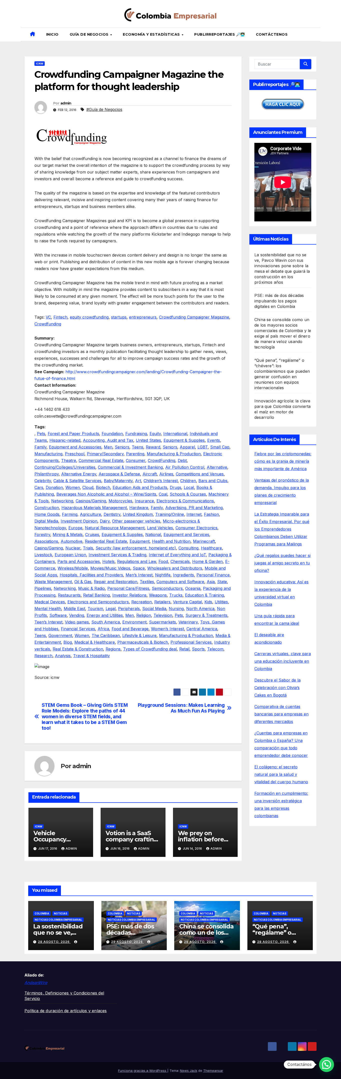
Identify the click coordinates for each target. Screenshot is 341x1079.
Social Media (154, 608)
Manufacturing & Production (174, 453)
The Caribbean (106, 635)
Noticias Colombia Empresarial (58, 919)
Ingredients (183, 574)
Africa (103, 628)
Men (108, 447)
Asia (211, 581)
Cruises (92, 534)
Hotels (108, 561)
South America (105, 622)
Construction (46, 507)
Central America (201, 628)
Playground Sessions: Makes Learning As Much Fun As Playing (181, 708)
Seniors (122, 447)
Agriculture (90, 514)
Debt (182, 460)
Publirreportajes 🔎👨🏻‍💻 (219, 34)
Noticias (60, 913)
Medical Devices (49, 601)
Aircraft (150, 473)
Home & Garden (207, 561)
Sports (198, 648)
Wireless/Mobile (73, 568)
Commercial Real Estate (101, 460)
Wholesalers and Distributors (174, 568)
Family (40, 447)
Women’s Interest (167, 628)
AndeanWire (35, 982)
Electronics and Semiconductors (98, 601)
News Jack (188, 1071)
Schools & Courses (188, 494)
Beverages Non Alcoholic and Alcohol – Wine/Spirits (106, 494)
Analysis (63, 655)
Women (72, 487)
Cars (38, 487)
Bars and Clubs (212, 480)
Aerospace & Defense (119, 473)
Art (138, 480)
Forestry (42, 534)
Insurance (144, 500)
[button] (315, 34)
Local (189, 487)
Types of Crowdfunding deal (150, 648)
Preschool (74, 453)
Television (163, 615)
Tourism (95, 608)
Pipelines (42, 588)
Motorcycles (120, 500)
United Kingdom (138, 514)
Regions (113, 648)
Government (60, 635)
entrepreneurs (143, 317)
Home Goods (46, 514)
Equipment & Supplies (184, 440)
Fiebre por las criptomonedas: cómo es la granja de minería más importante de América (282, 461)
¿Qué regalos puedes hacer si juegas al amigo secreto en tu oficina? (282, 563)
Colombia (42, 913)
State (222, 581)
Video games (77, 622)
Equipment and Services (186, 534)
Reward (153, 447)
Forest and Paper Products (73, 433)
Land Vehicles (160, 527)
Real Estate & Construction (78, 648)
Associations (46, 541)
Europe (75, 527)
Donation (54, 487)
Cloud (87, 487)
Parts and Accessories (78, 561)
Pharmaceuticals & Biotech (142, 642)
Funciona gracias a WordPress (142, 1071)
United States (148, 440)
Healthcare (211, 547)
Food (163, 561)
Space (139, 568)
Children (188, 480)
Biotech (103, 487)
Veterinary (188, 622)
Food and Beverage (130, 628)
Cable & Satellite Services (77, 480)
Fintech (60, 317)
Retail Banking (96, 595)
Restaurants (69, 595)
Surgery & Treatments (206, 615)
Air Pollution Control (184, 467)
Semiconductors (167, 588)
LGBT (202, 447)
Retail (184, 648)
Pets (41, 433)
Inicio (52, 34)
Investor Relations (129, 595)
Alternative (217, 467)
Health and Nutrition (171, 541)
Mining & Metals (68, 534)
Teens (137, 447)
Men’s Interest (139, 574)
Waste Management (53, 581)
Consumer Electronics (196, 527)
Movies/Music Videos (110, 568)
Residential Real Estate (106, 541)
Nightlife (162, 574)
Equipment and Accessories (75, 447)
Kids (208, 601)
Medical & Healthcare (94, 642)
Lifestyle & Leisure (139, 635)
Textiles (147, 581)
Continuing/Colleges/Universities (64, 467)
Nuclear (72, 547)
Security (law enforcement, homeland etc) (136, 547)
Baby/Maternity (118, 480)
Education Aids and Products (140, 487)
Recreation (141, 601)
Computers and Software (180, 581)
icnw (39, 63)
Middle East (74, 608)
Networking (62, 500)
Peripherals (129, 608)
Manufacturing (48, 453)
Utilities (221, 601)
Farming (69, 514)
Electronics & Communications (185, 500)
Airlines (166, 473)
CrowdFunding (161, 460)
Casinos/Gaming (91, 500)
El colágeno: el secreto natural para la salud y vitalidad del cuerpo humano (281, 774)
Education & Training (204, 595)
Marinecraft (204, 541)
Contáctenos (272, 34)
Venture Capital (187, 601)
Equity (155, 433)
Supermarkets (162, 622)
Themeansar (213, 1071)
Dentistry (112, 514)
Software (58, 615)
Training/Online (169, 514)
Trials (88, 547)
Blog (67, 642)
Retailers (162, 601)
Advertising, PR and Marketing (194, 507)
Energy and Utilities (105, 615)
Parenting (135, 453)
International (175, 433)
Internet (193, 514)
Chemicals (180, 561)
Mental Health (47, 608)
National (153, 534)
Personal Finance (213, 574)
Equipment (140, 541)
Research (43, 655)
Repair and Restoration (115, 581)
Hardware (138, 507)
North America (200, 608)
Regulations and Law (136, 561)
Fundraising (136, 433)
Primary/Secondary (105, 453)
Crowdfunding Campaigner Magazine (194, 317)
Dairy (105, 521)
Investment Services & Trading (117, 554)
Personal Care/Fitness (128, 588)
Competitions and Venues (200, 473)
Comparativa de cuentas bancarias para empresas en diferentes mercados (281, 714)
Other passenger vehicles (136, 521)
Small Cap (219, 447)
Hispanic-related (64, 440)
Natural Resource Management (115, 527)
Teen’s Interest (48, 622)
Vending (76, 615)
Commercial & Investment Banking (130, 467)
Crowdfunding (47, 323)
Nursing (176, 608)
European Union (70, 554)
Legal (111, 608)
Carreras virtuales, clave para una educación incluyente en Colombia (282, 661)
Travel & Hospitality (91, 655)
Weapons (158, 595)
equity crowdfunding (89, 317)
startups (119, 317)
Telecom (215, 648)
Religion (143, 615)
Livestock (43, 554)
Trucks (175, 595)
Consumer (135, 460)
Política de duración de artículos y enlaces (65, 1010)
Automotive (71, 541)
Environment (134, 622)
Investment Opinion (79, 521)
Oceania (192, 588)
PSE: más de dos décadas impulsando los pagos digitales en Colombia (279, 301)
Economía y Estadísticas (152, 34)
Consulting (188, 547)
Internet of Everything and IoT (177, 554)
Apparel (187, 447)
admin (65, 103)
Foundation (112, 433)
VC (48, 317)
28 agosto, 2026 (54, 942)
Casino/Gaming (48, 547)
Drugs (175, 487)
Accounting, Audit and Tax (108, 440)
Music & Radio (91, 588)
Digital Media (46, 521)
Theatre (68, 460)
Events (213, 440)
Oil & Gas (82, 581)
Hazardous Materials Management (94, 507)
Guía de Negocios (90, 34)
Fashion (211, 514)
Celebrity (42, 480)
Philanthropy (46, 473)
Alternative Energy (78, 473)
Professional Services (191, 642)
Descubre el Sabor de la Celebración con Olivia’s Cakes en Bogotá (277, 688)
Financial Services (78, 628)
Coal (163, 494)
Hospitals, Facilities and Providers (91, 574)
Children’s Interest (161, 480)
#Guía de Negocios (104, 109)
